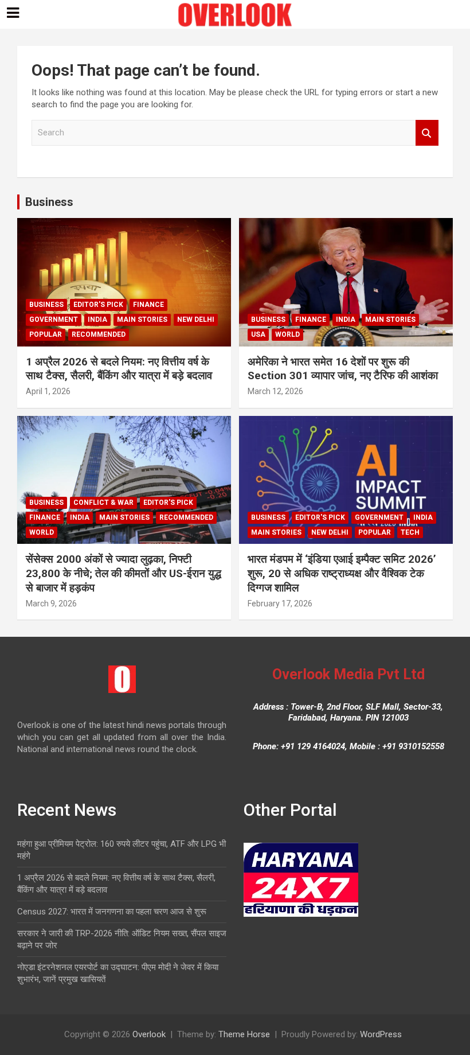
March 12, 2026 (275, 391)
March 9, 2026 (51, 603)
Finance (148, 305)
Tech (410, 532)
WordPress (381, 1034)
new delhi (195, 320)
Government (53, 320)
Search (427, 133)
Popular (45, 334)
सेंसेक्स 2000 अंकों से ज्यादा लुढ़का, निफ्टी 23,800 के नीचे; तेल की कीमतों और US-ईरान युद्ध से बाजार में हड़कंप (123, 573)
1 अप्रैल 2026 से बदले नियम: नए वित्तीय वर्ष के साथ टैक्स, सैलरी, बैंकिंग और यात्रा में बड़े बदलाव (119, 369)
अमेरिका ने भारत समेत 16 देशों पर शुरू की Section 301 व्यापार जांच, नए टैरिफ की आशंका (343, 369)
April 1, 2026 (48, 391)
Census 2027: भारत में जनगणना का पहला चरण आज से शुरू (111, 911)
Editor (88, 391)
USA (258, 334)
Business (49, 202)
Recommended (99, 334)
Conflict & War (103, 503)
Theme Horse (244, 1034)
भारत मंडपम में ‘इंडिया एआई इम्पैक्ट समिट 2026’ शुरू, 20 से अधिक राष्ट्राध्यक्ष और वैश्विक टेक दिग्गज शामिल (342, 573)
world (287, 334)
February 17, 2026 (280, 603)
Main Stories (142, 320)
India (97, 320)
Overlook (149, 1034)
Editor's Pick (98, 305)
